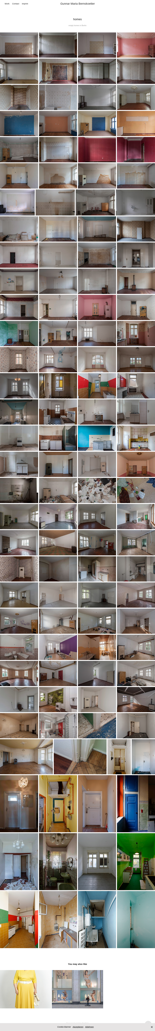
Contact (15, 4)
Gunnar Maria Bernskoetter (77, 3)
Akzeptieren (78, 1027)
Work (7, 4)
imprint (25, 4)
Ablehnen (89, 1027)
